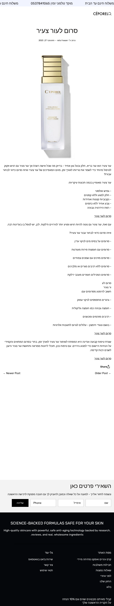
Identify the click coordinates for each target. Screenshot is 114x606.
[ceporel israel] (100, 13)
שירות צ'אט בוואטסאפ (40, 559)
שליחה (20, 503)
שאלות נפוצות (103, 570)
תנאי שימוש (46, 570)
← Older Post (103, 373)
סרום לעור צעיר (102, 216)
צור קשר (48, 564)
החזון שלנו (105, 581)
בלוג (108, 587)
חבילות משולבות (102, 564)
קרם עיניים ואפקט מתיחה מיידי (94, 559)
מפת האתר (104, 552)
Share (103, 366)
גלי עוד (49, 552)
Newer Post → (11, 373)
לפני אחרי (105, 576)
